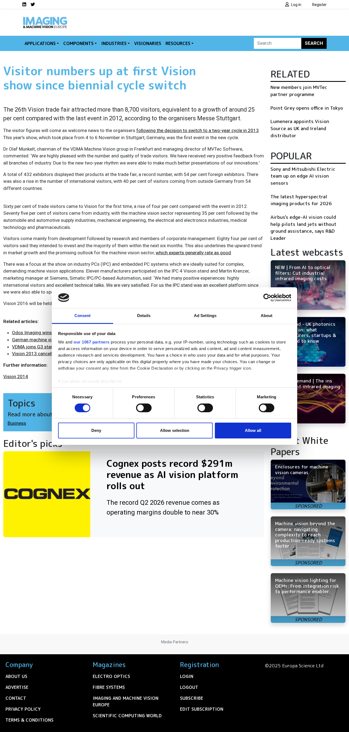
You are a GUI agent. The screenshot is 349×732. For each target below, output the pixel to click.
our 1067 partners (92, 342)
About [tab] (267, 315)
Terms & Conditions (29, 720)
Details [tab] (144, 315)
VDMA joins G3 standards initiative (47, 346)
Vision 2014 (15, 376)
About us (16, 676)
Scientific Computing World (127, 716)
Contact (15, 698)
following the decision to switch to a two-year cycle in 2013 (197, 130)
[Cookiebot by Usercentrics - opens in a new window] (267, 298)
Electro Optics (111, 676)
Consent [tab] (82, 315)
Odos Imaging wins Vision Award (46, 332)
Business (17, 423)
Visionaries (147, 43)
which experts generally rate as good (193, 252)
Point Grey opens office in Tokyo (306, 108)
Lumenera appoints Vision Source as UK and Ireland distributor (299, 128)
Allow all (253, 430)
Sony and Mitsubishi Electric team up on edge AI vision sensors (302, 176)
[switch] (144, 408)
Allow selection (174, 430)
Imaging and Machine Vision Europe (125, 701)
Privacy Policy (23, 709)
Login (186, 676)
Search (314, 43)
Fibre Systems (109, 687)
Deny (96, 430)
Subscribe (191, 698)
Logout (189, 687)
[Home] (45, 18)
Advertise (16, 687)
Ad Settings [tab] (205, 315)
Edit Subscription (201, 709)
